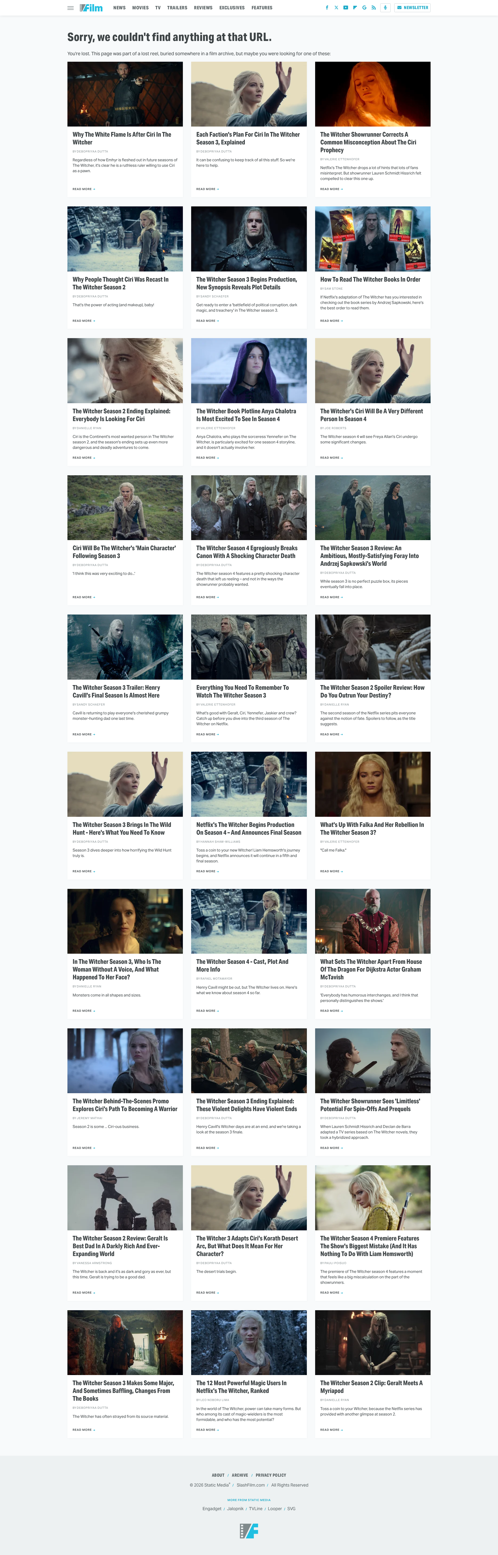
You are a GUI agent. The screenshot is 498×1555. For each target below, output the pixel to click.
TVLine (255, 1508)
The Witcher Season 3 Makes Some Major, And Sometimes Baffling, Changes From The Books (123, 1391)
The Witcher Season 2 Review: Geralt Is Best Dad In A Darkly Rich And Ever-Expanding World (120, 1246)
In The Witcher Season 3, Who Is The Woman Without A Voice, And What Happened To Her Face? (117, 969)
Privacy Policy (271, 1475)
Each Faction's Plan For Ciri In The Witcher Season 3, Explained (248, 138)
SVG (291, 1508)
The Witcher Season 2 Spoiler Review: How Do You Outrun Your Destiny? (372, 691)
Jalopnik (235, 1508)
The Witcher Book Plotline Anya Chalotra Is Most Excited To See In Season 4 (246, 415)
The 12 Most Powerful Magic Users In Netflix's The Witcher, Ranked (241, 1387)
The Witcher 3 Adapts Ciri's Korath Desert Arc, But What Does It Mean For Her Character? (247, 1246)
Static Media (216, 1485)
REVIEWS (203, 8)
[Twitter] (336, 8)
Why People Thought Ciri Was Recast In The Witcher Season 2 (121, 283)
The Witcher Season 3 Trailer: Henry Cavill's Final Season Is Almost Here (116, 691)
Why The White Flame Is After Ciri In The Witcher (122, 138)
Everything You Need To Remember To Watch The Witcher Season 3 (242, 691)
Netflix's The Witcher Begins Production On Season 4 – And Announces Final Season (248, 828)
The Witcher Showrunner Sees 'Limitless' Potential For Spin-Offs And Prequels (370, 1105)
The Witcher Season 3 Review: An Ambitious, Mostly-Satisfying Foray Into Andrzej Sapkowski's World (369, 556)
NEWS (119, 8)
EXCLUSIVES (232, 8)
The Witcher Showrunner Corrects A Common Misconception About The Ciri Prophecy (368, 142)
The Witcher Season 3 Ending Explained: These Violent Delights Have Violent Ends (246, 1105)
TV (158, 8)
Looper (275, 1508)
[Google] (364, 8)
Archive (240, 1475)
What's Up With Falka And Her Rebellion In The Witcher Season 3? (372, 828)
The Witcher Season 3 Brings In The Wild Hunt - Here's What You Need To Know (122, 828)
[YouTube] (346, 8)
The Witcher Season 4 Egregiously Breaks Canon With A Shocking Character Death (247, 552)
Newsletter (416, 7)
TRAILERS (177, 8)
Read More (82, 189)
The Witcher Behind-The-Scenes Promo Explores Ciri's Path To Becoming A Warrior (125, 1105)
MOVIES (140, 8)
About (218, 1475)
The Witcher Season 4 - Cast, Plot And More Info (242, 965)
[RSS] (374, 8)
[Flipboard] (355, 8)
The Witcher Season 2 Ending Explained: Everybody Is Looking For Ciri (121, 415)
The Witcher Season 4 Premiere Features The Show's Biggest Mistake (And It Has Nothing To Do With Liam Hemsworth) (369, 1246)
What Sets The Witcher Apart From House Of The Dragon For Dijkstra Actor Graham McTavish (371, 969)
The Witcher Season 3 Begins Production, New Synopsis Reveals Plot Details (246, 283)
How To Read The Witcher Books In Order (370, 279)
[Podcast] (385, 7)
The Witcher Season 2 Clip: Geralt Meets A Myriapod (371, 1387)
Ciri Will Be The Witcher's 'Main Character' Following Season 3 (124, 552)
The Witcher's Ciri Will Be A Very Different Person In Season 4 (371, 415)
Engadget (212, 1508)
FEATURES (262, 8)
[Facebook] (327, 8)
